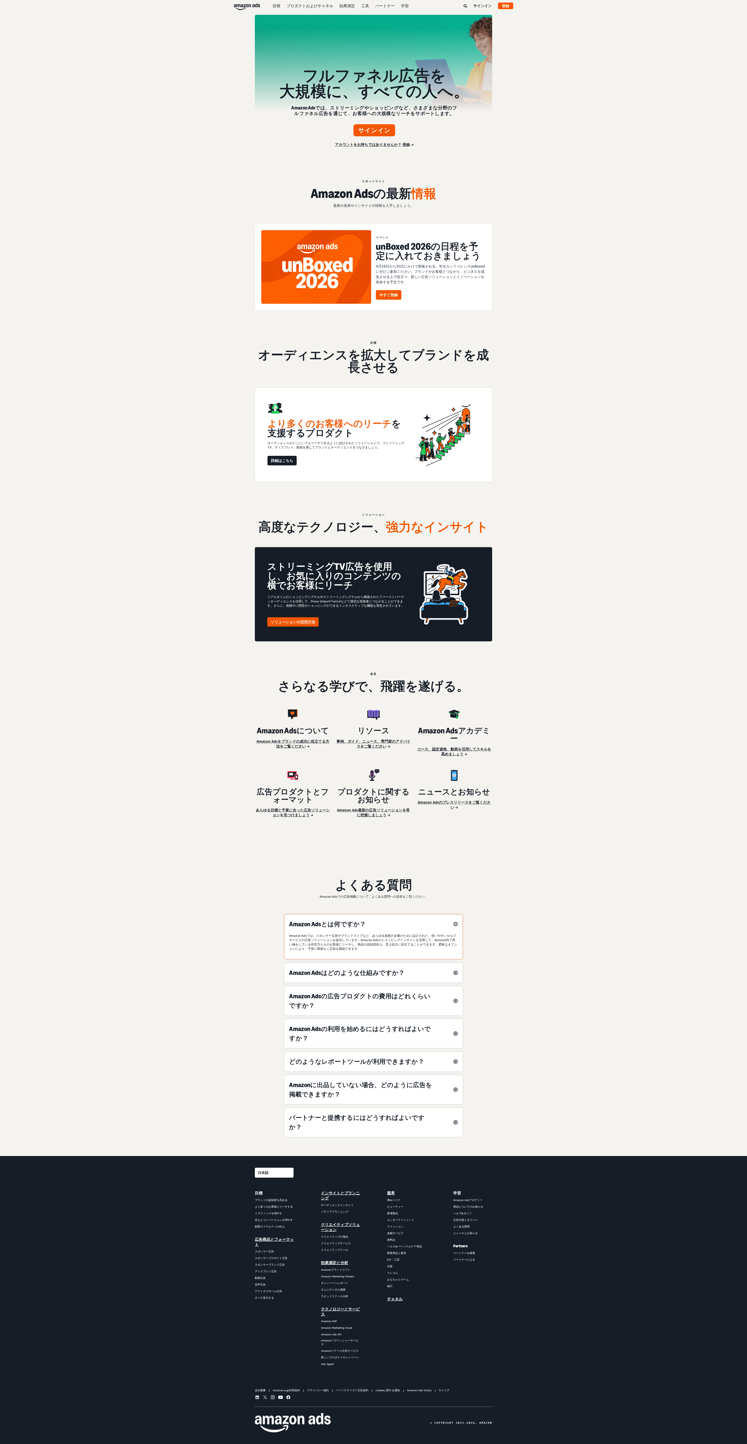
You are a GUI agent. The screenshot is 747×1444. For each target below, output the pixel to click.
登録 (505, 6)
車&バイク (393, 1200)
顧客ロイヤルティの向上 (270, 1226)
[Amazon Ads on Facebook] (288, 1397)
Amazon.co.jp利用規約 (286, 1390)
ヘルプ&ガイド (462, 1213)
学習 (405, 6)
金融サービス (395, 1233)
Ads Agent (327, 1364)
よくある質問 (461, 1226)
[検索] (465, 6)
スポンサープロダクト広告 (271, 1258)
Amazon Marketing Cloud (336, 1327)
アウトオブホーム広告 (268, 1291)
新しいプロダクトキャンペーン (340, 1357)
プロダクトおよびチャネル (310, 6)
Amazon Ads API (331, 1334)
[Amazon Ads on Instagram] (272, 1397)
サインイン (482, 6)
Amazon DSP (329, 1321)
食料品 (391, 1239)
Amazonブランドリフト (335, 1269)
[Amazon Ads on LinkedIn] (257, 1397)
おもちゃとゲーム (398, 1279)
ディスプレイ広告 (266, 1271)
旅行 (390, 1286)
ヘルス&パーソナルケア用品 (404, 1246)
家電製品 (392, 1213)
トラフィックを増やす (268, 1213)
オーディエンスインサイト (337, 1205)
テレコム (392, 1272)
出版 (390, 1266)
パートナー (385, 6)
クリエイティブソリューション (340, 1227)
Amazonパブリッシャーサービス (340, 1342)
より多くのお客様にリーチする (274, 1206)
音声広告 (260, 1284)
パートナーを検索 (464, 1253)
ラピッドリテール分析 (334, 1296)
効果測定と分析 (334, 1262)
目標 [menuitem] (259, 1193)
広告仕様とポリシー (465, 1219)
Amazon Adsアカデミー (468, 1200)
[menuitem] (274, 1278)
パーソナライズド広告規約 (352, 1390)
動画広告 (260, 1277)
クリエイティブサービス (336, 1243)
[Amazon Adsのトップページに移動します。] (293, 1423)
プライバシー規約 (318, 1390)
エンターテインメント (400, 1219)
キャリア (444, 1390)
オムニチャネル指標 (333, 1289)
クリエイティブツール (334, 1249)
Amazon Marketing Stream (337, 1276)
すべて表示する (264, 1297)
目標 (276, 6)
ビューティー (395, 1206)
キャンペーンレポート (334, 1283)
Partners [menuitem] (460, 1246)
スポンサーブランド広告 (270, 1264)
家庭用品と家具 (396, 1253)
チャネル (395, 1299)
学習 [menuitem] (457, 1193)
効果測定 (347, 6)
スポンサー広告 (264, 1251)
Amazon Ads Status (419, 1390)
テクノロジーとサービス (340, 1311)
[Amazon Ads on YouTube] (280, 1397)
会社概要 (260, 1390)
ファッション (395, 1226)
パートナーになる (464, 1259)
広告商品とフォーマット (274, 1242)
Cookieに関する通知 (387, 1390)
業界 (391, 1193)
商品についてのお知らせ (468, 1206)
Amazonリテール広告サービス (340, 1350)
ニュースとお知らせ (465, 1233)
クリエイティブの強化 (334, 1236)
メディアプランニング (334, 1211)
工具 (365, 6)
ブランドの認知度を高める (271, 1200)
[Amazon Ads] (244, 6)
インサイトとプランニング (340, 1195)
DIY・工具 (393, 1259)
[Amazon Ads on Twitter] (265, 1397)
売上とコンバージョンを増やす (274, 1219)
